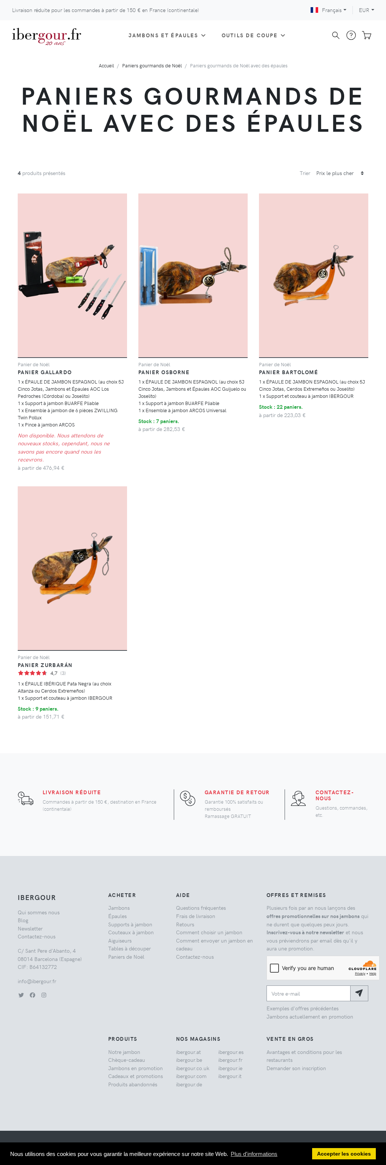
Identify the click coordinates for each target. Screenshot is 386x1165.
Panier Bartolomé (288, 372)
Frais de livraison (195, 916)
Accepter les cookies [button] (344, 1154)
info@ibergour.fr (37, 981)
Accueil (106, 65)
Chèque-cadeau (126, 1059)
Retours (185, 924)
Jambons (119, 907)
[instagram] (43, 995)
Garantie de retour (237, 792)
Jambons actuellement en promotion (310, 1016)
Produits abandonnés (132, 1084)
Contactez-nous (335, 795)
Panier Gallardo (45, 372)
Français (332, 10)
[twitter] (21, 995)
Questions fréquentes (201, 907)
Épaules (117, 916)
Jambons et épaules (164, 35)
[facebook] (32, 995)
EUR (364, 10)
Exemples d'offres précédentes (303, 1008)
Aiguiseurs (120, 940)
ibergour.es (231, 1051)
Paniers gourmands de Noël (152, 65)
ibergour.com (191, 1076)
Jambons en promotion (135, 1068)
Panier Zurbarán (45, 665)
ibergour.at (188, 1051)
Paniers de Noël (126, 956)
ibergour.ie (230, 1068)
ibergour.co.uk (192, 1068)
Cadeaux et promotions (135, 1076)
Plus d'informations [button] (254, 1154)
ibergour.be (189, 1059)
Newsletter (30, 928)
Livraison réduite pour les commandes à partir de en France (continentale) (105, 10)
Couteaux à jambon (131, 932)
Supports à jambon (130, 924)
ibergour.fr (230, 1059)
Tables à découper (129, 948)
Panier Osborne (164, 372)
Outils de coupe (250, 35)
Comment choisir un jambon (209, 932)
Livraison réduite (72, 792)
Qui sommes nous (39, 912)
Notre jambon (124, 1051)
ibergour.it (230, 1076)
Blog (23, 920)
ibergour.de (189, 1084)
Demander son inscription (296, 1068)
